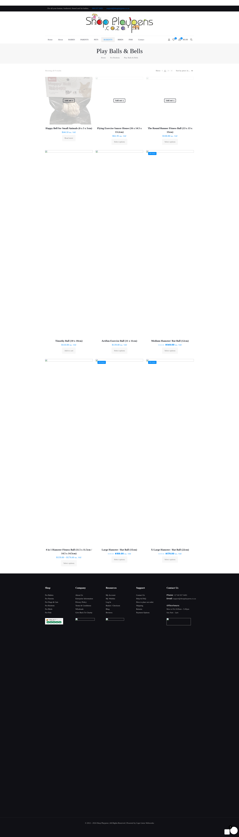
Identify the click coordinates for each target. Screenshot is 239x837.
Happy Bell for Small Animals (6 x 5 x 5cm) (69, 128)
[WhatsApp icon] (174, 8)
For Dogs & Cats (51, 602)
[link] (162, 70)
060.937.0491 (97, 8)
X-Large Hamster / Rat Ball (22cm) (170, 549)
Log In (108, 602)
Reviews (109, 613)
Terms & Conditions (83, 606)
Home (103, 58)
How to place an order (144, 602)
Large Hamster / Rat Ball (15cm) (119, 549)
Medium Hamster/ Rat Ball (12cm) (170, 340)
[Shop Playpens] (119, 23)
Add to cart (68, 351)
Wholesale (79, 609)
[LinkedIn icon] (187, 8)
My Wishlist (110, 599)
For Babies (49, 595)
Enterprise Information (84, 599)
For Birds (48, 609)
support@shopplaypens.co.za (117, 8)
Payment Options (142, 613)
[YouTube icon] (184, 8)
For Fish (48, 613)
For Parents (49, 599)
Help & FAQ (141, 599)
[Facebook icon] (178, 8)
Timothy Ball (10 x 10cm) (69, 340)
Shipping (139, 606)
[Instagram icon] (190, 8)
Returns (139, 609)
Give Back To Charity (83, 613)
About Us (79, 595)
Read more (69, 138)
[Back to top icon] (227, 832)
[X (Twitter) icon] (181, 8)
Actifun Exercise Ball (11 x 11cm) (119, 340)
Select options (119, 142)
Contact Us (140, 595)
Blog (108, 609)
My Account (110, 595)
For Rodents (115, 58)
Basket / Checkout (113, 606)
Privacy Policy (81, 602)
